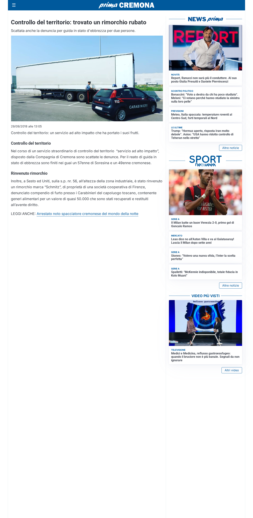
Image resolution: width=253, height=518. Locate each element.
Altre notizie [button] (230, 148)
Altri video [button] (232, 370)
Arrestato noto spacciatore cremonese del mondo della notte (87, 213)
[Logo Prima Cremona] (126, 5)
